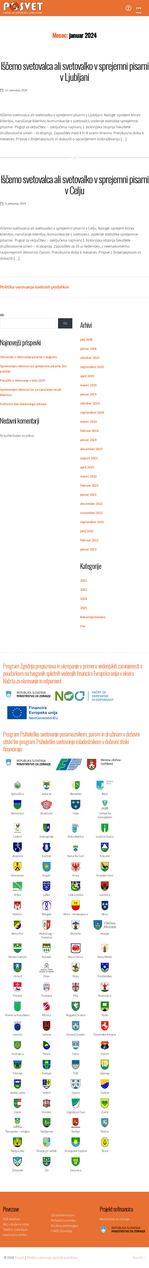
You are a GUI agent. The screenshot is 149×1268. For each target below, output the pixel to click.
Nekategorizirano (93, 617)
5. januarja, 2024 (15, 203)
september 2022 (92, 522)
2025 (83, 608)
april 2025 (87, 376)
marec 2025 (88, 385)
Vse (82, 626)
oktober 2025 (89, 357)
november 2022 (91, 512)
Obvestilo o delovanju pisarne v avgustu (28, 357)
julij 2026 (86, 339)
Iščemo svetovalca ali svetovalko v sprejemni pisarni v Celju (75, 184)
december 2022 (91, 503)
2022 (83, 580)
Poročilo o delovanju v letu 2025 (22, 380)
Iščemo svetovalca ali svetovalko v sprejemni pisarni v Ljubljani (75, 71)
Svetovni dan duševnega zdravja (23, 404)
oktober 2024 (89, 403)
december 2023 (91, 449)
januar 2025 (88, 394)
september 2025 (92, 367)
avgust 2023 (89, 458)
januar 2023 (88, 494)
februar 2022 (89, 540)
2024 (83, 598)
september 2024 (92, 412)
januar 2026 (88, 348)
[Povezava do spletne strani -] (28, 694)
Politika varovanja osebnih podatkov (34, 287)
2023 (83, 589)
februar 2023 (89, 485)
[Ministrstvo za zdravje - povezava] (123, 1229)
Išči (2, 315)
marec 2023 (88, 476)
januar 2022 (88, 549)
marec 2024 (88, 421)
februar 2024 (89, 430)
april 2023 (87, 467)
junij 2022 (86, 531)
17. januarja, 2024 (16, 90)
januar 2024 (88, 440)
